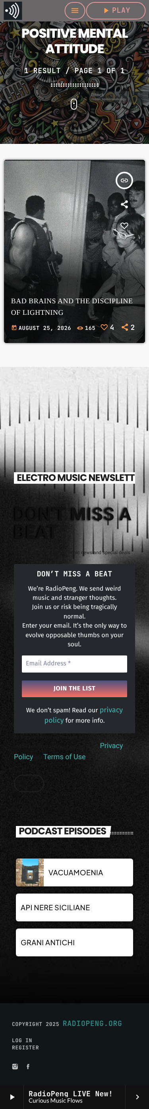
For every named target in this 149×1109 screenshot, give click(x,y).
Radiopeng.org (92, 1023)
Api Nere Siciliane (55, 907)
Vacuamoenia (75, 872)
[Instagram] (15, 1067)
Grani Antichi (48, 942)
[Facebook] (28, 1067)
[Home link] (13, 11)
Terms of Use (64, 757)
